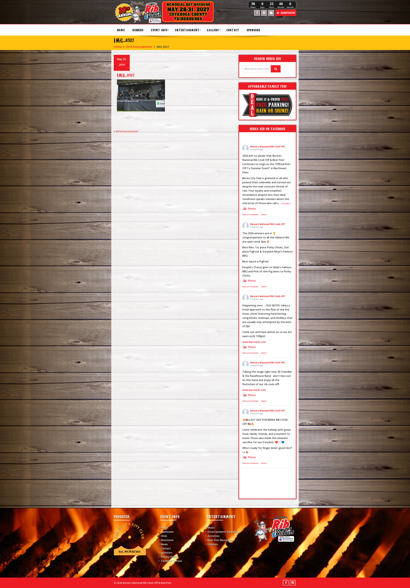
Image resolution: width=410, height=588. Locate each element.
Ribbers (138, 30)
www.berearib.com (254, 342)
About (165, 527)
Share (263, 214)
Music (211, 527)
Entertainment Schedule (223, 532)
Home (121, 30)
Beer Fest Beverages (221, 540)
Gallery (213, 30)
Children (213, 544)
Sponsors (253, 30)
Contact (232, 30)
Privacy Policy (169, 557)
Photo (252, 208)
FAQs (164, 536)
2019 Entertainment (139, 47)
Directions (167, 540)
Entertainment (187, 30)
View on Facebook (250, 214)
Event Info (159, 30)
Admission (167, 532)
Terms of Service (171, 561)
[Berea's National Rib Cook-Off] (166, 12)
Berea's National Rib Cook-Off (267, 146)
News (164, 544)
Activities (213, 536)
